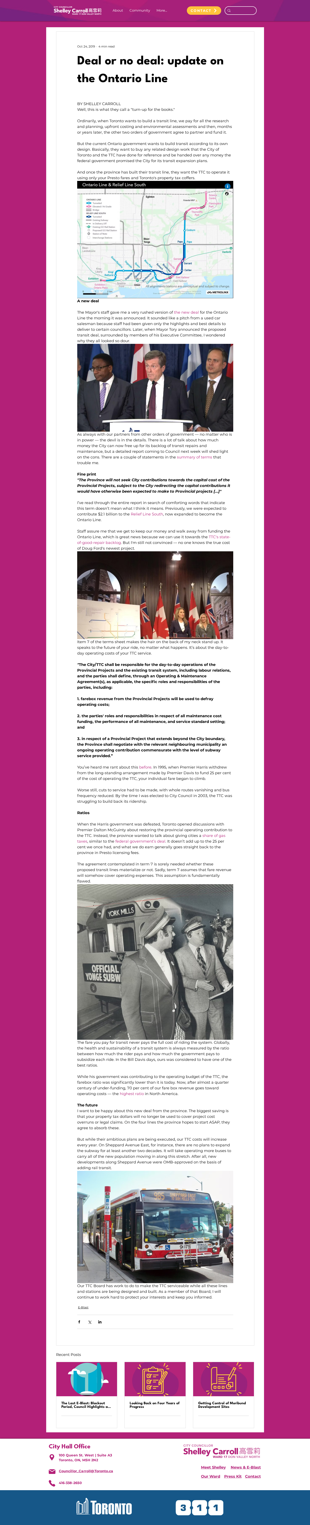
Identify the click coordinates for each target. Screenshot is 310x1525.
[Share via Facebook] (79, 1322)
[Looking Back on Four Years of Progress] (155, 1379)
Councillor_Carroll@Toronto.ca (86, 1471)
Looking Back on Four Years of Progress (154, 1405)
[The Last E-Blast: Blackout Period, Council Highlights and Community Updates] (86, 1379)
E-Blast (83, 1307)
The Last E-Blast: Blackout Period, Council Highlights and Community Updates (86, 1405)
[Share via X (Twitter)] (90, 1322)
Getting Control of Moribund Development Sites (222, 1405)
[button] (117, 10)
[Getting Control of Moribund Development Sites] (223, 1379)
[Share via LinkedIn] (100, 1322)
